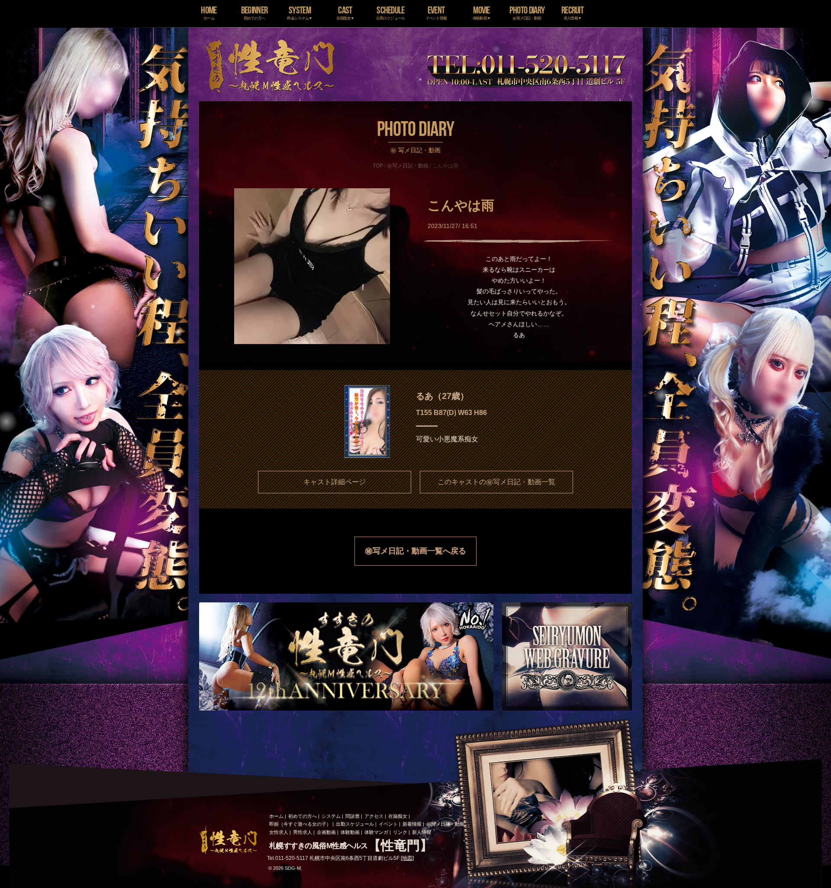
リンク (400, 832)
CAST (345, 12)
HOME (208, 12)
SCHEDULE (390, 12)
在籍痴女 (397, 816)
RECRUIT (572, 12)
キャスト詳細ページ (334, 482)
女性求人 (278, 832)
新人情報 (421, 832)
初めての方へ (302, 816)
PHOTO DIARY (526, 12)
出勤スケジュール (355, 824)
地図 (407, 858)
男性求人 (302, 832)
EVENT (436, 12)
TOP (378, 166)
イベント (388, 824)
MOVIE (482, 12)
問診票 (352, 816)
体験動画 (350, 832)
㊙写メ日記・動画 (407, 166)
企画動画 (326, 832)
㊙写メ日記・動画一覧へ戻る (415, 551)
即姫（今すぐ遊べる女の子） (300, 824)
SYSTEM (299, 12)
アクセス (373, 816)
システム (331, 816)
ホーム (276, 816)
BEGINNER (254, 12)
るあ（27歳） (442, 396)
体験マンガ (376, 832)
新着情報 (412, 824)
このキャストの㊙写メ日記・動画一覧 (496, 482)
